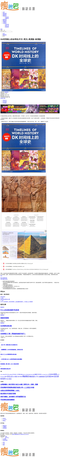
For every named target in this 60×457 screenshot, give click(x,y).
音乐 (10, 378)
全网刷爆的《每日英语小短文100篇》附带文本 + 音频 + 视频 (19, 384)
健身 (23, 374)
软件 (4, 379)
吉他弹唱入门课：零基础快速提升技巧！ (13, 333)
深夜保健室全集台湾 (5, 368)
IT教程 (4, 374)
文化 (8, 376)
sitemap (4, 418)
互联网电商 (10, 374)
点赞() (6, 279)
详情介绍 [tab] (5, 100)
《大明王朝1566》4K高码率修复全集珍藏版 (11, 359)
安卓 (46, 374)
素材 (35, 376)
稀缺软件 (5, 15)
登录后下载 (2, 98)
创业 (31, 374)
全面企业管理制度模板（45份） (10, 390)
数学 (3, 376)
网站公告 (7, 25)
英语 (49, 376)
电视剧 (20, 376)
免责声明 (7, 24)
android (1, 374)
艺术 (46, 376)
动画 (35, 374)
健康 (21, 374)
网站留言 (7, 26)
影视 (55, 374)
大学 (42, 374)
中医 (8, 374)
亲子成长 (14, 374)
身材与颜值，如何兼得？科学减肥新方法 (13, 396)
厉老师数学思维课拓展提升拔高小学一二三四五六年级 (17, 387)
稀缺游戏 (5, 20)
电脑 (18, 376)
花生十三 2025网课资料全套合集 (8, 354)
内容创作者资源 (28, 374)
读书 (55, 376)
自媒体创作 (42, 376)
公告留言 (5, 23)
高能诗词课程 (4, 318)
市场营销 (51, 374)
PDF (1, 275)
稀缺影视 (5, 19)
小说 (48, 374)
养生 (25, 374)
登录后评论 (2, 296)
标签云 (4, 420)
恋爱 (57, 374)
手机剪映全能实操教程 (7, 399)
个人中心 (5, 419)
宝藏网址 (5, 21)
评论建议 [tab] (5, 102)
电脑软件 (7, 18)
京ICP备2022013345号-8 (24, 434)
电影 (16, 376)
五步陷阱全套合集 (6, 326)
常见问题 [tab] (5, 101)
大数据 (44, 374)
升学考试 (39, 374)
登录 (1, 29)
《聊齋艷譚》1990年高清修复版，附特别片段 (11, 349)
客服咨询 (5, 425)
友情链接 (5, 428)
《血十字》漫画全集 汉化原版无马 (8, 344)
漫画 (14, 376)
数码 (6, 376)
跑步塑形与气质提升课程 (8, 393)
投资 (2, 376)
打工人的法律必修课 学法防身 (9, 310)
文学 (11, 376)
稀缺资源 (5, 13)
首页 (4, 12)
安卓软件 (7, 17)
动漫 (33, 374)
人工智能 (18, 374)
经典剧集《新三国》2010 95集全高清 (9, 364)
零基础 (7, 378)
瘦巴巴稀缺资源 (15, 434)
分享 (1, 279)
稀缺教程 (5, 14)
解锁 (53, 376)
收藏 (3, 279)
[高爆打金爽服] (30, 113)
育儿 (37, 376)
